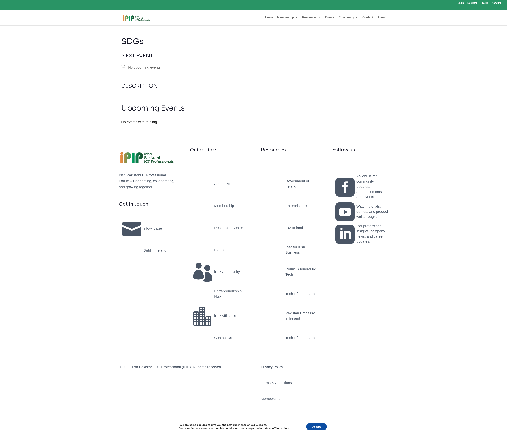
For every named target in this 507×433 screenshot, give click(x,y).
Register (472, 3)
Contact (367, 17)
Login (461, 3)
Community (346, 17)
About (381, 17)
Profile (484, 3)
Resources (309, 17)
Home (269, 17)
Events (329, 17)
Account (496, 3)
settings (285, 428)
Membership (285, 17)
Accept (316, 427)
